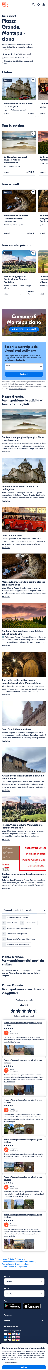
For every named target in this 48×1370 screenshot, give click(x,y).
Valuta (6, 1288)
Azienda (7, 1320)
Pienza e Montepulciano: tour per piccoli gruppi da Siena (23, 1024)
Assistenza (8, 1315)
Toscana (20, 1259)
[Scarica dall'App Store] (32, 1306)
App (5, 1301)
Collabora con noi (11, 1326)
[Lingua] (38, 4)
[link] (19, 97)
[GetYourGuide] (5, 4)
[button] (19, 97)
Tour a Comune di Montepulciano (15, 1264)
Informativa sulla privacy (17, 389)
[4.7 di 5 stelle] (9, 54)
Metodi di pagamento (12, 1331)
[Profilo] (43, 4)
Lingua (7, 1276)
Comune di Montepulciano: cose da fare (18, 1262)
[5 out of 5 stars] (24, 1029)
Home (4, 1259)
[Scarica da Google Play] (12, 1306)
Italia (12, 1259)
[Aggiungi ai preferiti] (33, 80)
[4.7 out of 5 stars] (24, 1011)
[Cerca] (33, 4)
